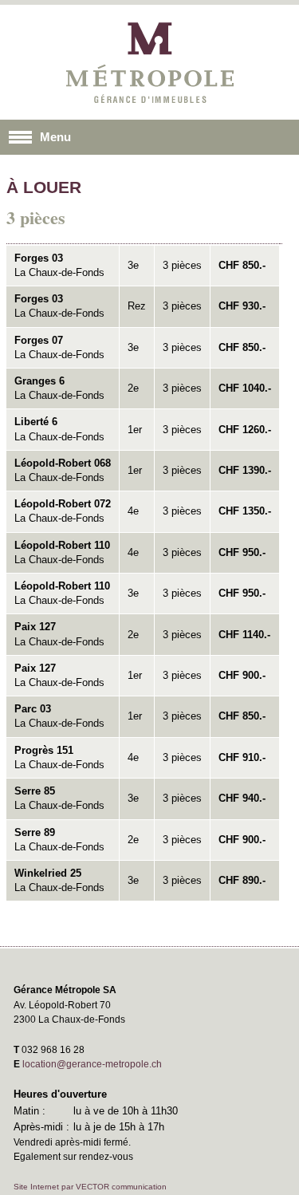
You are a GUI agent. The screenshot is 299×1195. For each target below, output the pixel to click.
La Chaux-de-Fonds (59, 265)
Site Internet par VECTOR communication (90, 1186)
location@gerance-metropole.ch (92, 1064)
